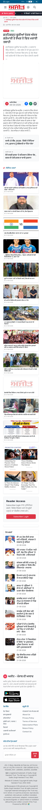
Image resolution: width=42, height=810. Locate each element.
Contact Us (27, 732)
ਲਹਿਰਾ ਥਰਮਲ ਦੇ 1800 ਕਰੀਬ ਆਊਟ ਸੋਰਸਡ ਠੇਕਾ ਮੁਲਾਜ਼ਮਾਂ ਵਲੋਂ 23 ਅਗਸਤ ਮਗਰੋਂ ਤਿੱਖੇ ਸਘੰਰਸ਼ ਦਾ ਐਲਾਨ (20, 346)
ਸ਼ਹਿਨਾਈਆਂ (6, 718)
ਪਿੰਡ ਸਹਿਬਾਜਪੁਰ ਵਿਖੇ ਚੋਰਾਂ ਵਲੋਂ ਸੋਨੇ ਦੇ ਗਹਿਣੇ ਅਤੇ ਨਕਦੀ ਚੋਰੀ (20, 414)
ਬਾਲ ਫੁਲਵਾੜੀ (7, 715)
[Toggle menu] (5, 7)
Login (7, 2)
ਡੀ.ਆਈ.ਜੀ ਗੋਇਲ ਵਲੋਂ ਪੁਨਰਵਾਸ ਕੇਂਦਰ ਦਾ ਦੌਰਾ (16, 300)
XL (37, 1)
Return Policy (28, 728)
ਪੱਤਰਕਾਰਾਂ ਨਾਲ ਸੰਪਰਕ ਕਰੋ (31, 711)
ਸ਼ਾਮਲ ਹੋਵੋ (35, 755)
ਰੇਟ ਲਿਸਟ (6, 711)
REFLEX (25, 804)
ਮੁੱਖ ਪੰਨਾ (5, 17)
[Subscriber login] (28, 7)
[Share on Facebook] (26, 103)
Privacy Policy (28, 718)
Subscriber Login (21, 516)
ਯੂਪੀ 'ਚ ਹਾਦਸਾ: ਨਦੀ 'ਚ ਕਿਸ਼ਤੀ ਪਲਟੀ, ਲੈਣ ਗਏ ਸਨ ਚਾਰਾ (19, 278)
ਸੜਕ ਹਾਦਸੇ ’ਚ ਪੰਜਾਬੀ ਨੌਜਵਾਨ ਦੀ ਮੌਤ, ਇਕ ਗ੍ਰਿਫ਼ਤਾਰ (18, 211)
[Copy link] (35, 103)
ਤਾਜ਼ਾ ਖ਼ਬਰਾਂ (13, 17)
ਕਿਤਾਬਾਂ (5, 727)
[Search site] (34, 7)
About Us (26, 715)
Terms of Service (30, 721)
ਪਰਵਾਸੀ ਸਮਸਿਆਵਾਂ (9, 731)
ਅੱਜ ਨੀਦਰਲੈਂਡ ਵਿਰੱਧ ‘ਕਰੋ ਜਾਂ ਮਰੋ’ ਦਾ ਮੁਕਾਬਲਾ (16, 233)
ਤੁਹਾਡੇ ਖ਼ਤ (6, 734)
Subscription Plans (30, 725)
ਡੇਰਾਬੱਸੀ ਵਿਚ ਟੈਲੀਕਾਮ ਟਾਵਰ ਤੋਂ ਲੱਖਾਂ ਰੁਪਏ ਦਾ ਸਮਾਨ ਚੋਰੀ (19, 392)
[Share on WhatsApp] (30, 103)
